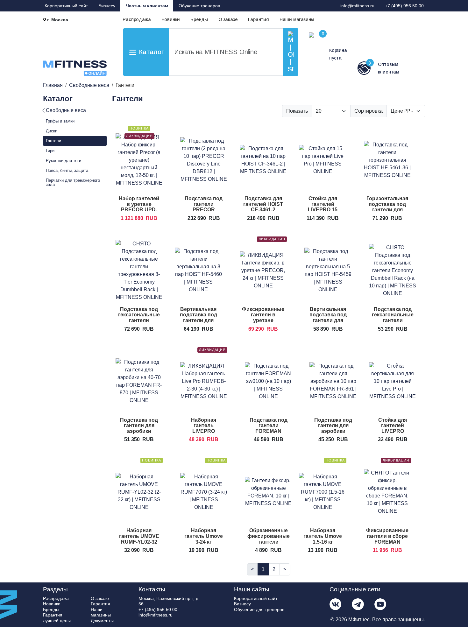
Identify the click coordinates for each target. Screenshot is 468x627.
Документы (102, 620)
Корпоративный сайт (66, 5)
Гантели (53, 140)
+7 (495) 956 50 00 (404, 5)
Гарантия (258, 19)
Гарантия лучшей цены (57, 617)
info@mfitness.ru (357, 5)
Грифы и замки (60, 121)
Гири (50, 150)
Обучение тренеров (199, 5)
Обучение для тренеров (259, 609)
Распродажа (137, 19)
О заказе (228, 19)
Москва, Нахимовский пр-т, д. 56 (169, 601)
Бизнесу (106, 5)
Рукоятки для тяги (63, 160)
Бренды (199, 19)
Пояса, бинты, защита (67, 170)
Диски (51, 131)
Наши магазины (297, 19)
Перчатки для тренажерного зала (73, 182)
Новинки (170, 19)
